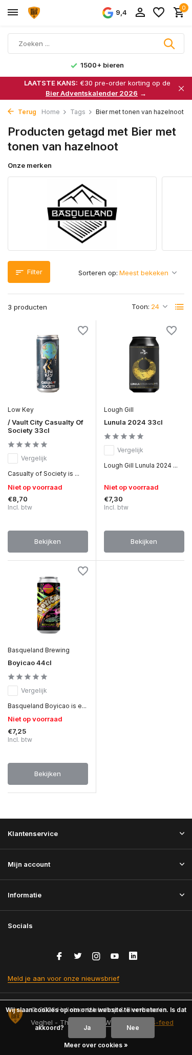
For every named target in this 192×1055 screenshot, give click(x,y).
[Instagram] (96, 956)
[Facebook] (59, 956)
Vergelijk (34, 458)
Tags (78, 112)
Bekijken (47, 541)
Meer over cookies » (96, 1045)
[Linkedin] (133, 956)
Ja (87, 1027)
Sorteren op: (98, 273)
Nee (132, 1027)
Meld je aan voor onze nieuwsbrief (63, 978)
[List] (179, 307)
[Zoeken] (170, 43)
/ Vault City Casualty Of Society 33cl (45, 426)
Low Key (21, 409)
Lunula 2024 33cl (133, 422)
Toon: (141, 306)
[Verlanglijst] (158, 13)
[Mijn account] (140, 12)
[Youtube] (115, 956)
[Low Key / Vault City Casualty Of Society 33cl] (48, 364)
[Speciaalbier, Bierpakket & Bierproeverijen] (54, 13)
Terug (26, 112)
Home (50, 112)
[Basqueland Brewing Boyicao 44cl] (48, 604)
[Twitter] (78, 956)
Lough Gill (119, 409)
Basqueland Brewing (39, 650)
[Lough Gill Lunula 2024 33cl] (144, 364)
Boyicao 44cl (30, 662)
